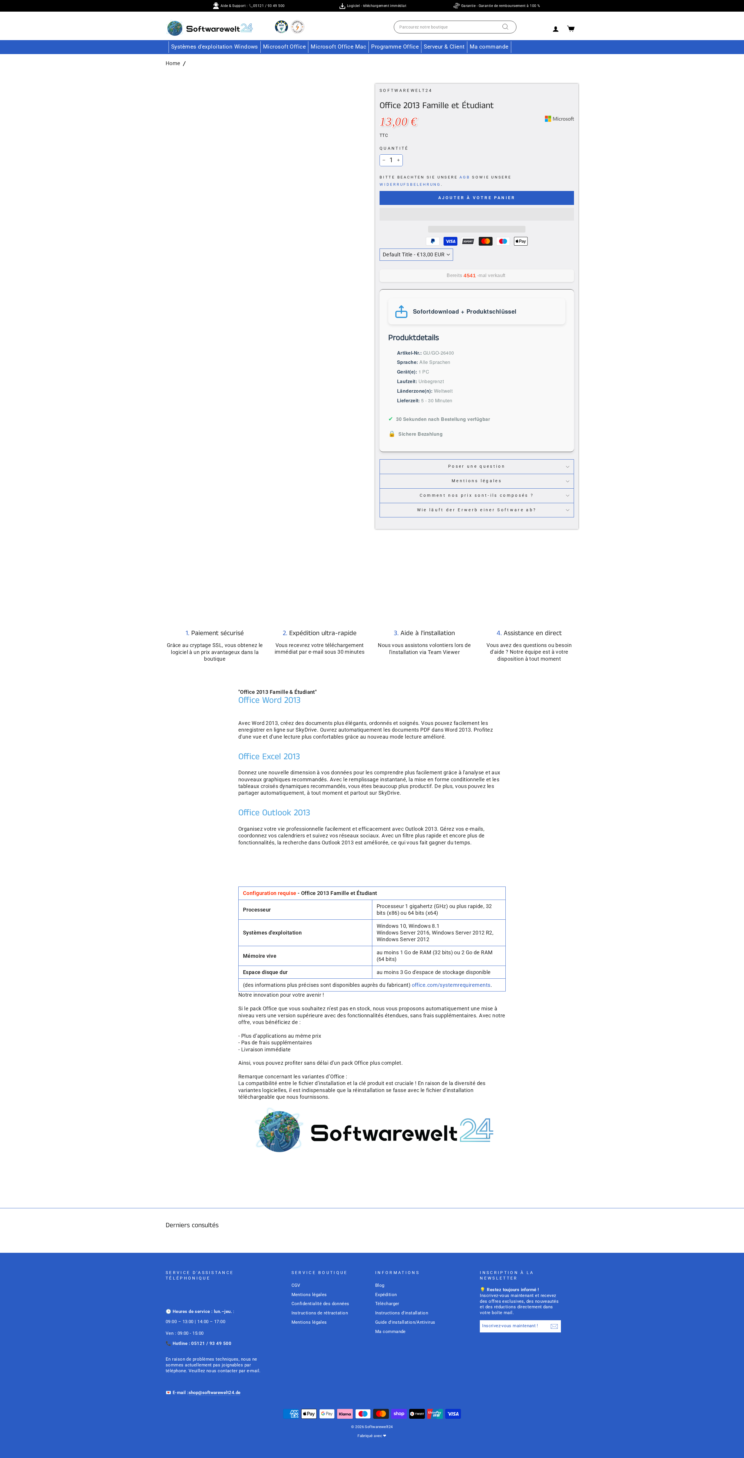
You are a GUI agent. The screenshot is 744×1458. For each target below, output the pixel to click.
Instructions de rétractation (319, 1313)
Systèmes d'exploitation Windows (214, 46)
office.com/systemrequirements (451, 985)
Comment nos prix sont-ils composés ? (477, 495)
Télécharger (387, 1303)
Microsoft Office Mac (338, 46)
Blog (379, 1285)
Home (173, 63)
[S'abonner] (554, 1326)
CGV (296, 1285)
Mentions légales (477, 480)
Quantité (394, 148)
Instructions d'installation (401, 1313)
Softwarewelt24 (406, 90)
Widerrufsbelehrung (410, 184)
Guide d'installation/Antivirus (405, 1322)
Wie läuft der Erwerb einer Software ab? (476, 510)
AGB (464, 177)
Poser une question (476, 466)
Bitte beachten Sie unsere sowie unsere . (446, 181)
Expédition (386, 1294)
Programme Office (395, 46)
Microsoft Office (284, 46)
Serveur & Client (444, 46)
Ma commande (489, 46)
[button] (477, 214)
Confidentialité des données (320, 1303)
